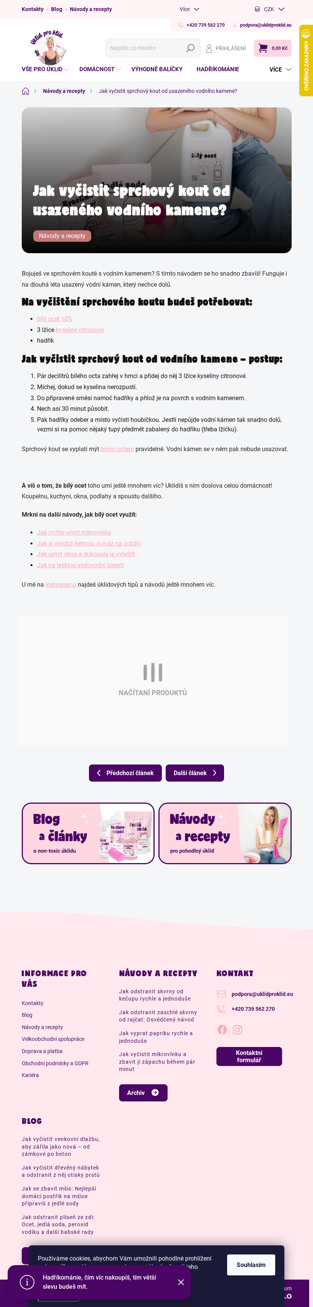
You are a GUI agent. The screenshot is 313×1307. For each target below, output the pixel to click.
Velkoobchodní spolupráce (53, 1039)
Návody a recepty (91, 9)
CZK (269, 9)
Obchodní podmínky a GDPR (55, 1063)
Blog (56, 9)
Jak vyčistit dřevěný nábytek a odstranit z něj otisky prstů (61, 1171)
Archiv (136, 1092)
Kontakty (33, 9)
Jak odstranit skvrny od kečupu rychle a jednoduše (155, 995)
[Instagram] (237, 1028)
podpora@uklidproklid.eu (262, 994)
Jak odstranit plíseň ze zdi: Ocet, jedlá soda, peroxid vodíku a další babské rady (58, 1224)
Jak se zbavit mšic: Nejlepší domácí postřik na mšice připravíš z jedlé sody (59, 1196)
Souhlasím (251, 1265)
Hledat (192, 48)
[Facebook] (222, 1028)
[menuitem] (46, 69)
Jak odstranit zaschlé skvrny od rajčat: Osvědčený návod (158, 1016)
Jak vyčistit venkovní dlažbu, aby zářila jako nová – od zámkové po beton (61, 1146)
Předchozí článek (130, 773)
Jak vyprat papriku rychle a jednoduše (156, 1037)
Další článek (190, 773)
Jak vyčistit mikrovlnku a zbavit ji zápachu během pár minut (157, 1061)
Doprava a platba (42, 1051)
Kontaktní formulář (249, 1056)
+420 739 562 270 (253, 1009)
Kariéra (30, 1075)
